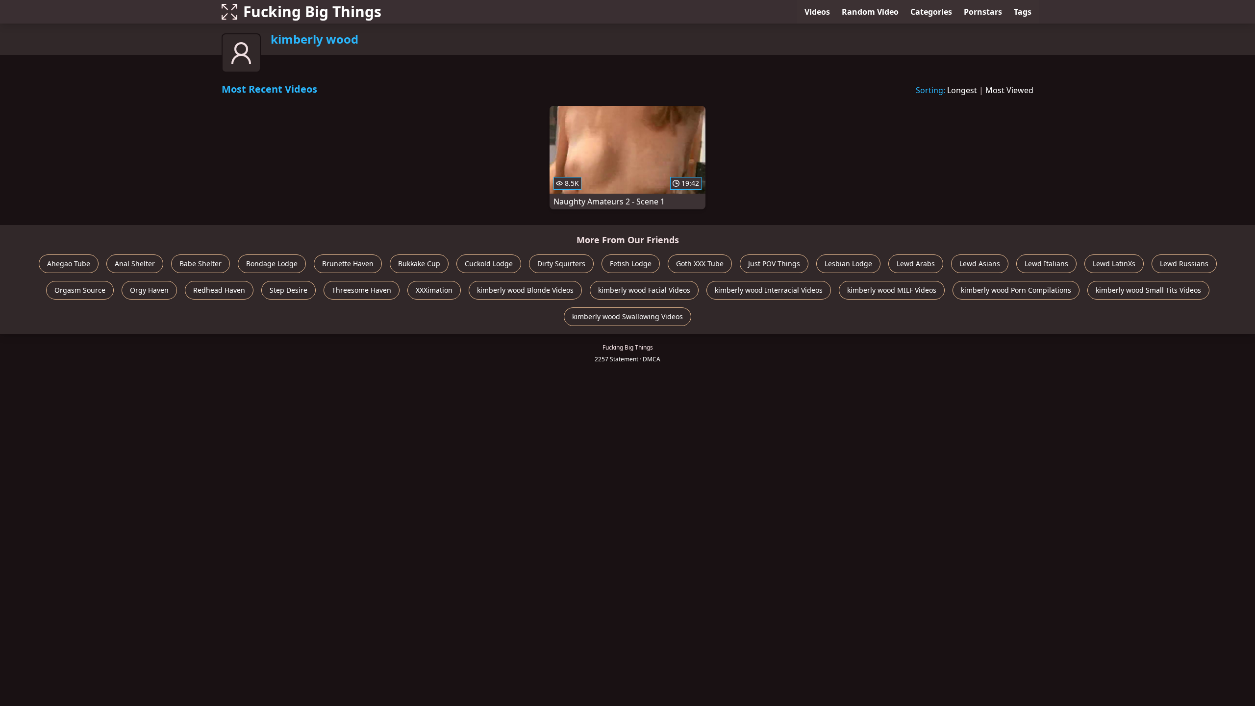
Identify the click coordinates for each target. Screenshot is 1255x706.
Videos (817, 11)
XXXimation (434, 290)
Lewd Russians (1184, 263)
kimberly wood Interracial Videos (769, 290)
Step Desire (288, 290)
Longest (962, 90)
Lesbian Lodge (848, 263)
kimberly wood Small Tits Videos (1148, 290)
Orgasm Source (79, 290)
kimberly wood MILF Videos (891, 290)
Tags (1022, 11)
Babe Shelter (200, 263)
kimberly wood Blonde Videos (525, 290)
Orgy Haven (149, 290)
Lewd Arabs (916, 263)
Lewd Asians (979, 263)
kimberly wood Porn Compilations (1016, 290)
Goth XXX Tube (700, 263)
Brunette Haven (348, 263)
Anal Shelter (135, 263)
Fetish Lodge (631, 263)
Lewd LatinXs (1114, 263)
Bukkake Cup (419, 263)
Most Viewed (1009, 90)
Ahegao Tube (68, 263)
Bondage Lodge (272, 263)
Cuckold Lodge (489, 263)
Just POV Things (774, 263)
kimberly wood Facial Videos (644, 290)
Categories (931, 11)
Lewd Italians (1046, 263)
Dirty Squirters (561, 263)
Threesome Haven (361, 290)
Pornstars (983, 11)
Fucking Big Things (312, 11)
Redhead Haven (219, 290)
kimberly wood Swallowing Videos (627, 316)
